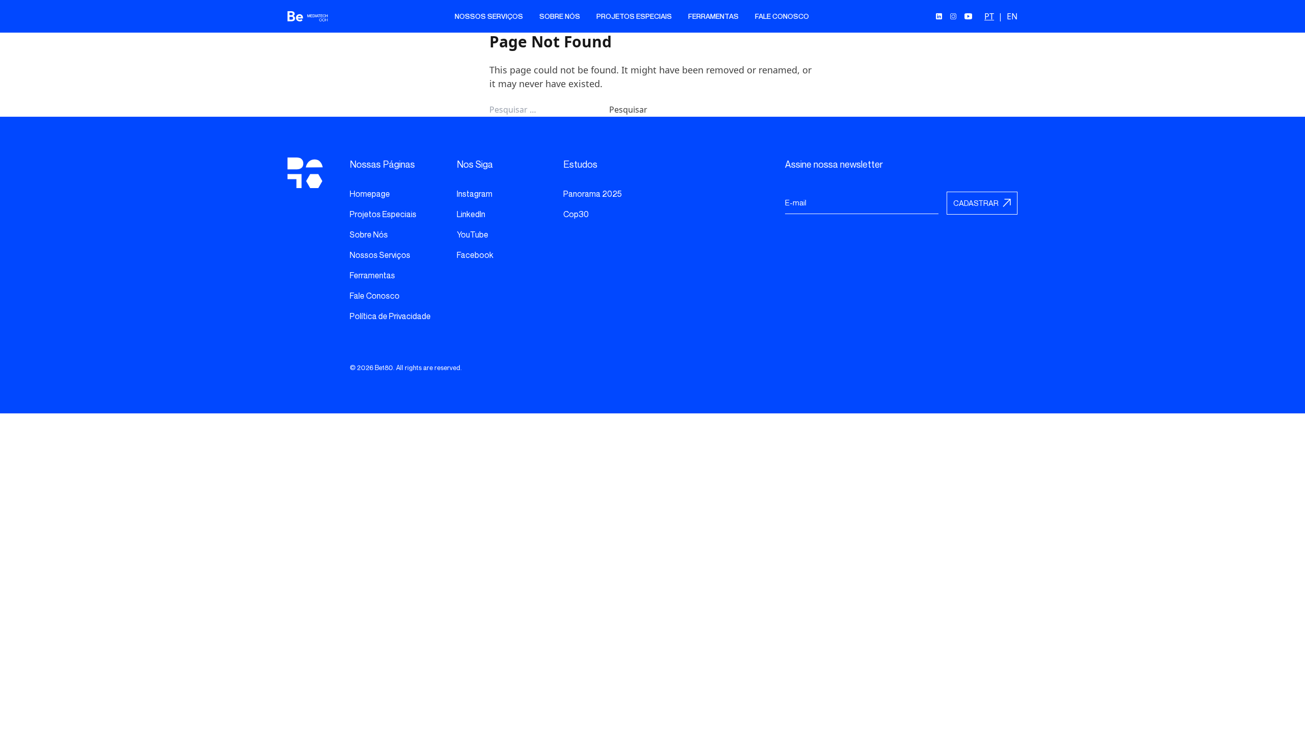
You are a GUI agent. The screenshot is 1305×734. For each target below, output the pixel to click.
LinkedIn (471, 214)
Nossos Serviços (489, 16)
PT (989, 16)
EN (1012, 16)
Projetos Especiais (634, 16)
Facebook (475, 255)
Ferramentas (713, 16)
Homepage (370, 194)
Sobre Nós (559, 16)
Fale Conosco (782, 16)
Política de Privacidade (390, 316)
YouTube (472, 234)
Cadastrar (976, 202)
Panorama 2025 (592, 194)
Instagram (474, 194)
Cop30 (576, 214)
